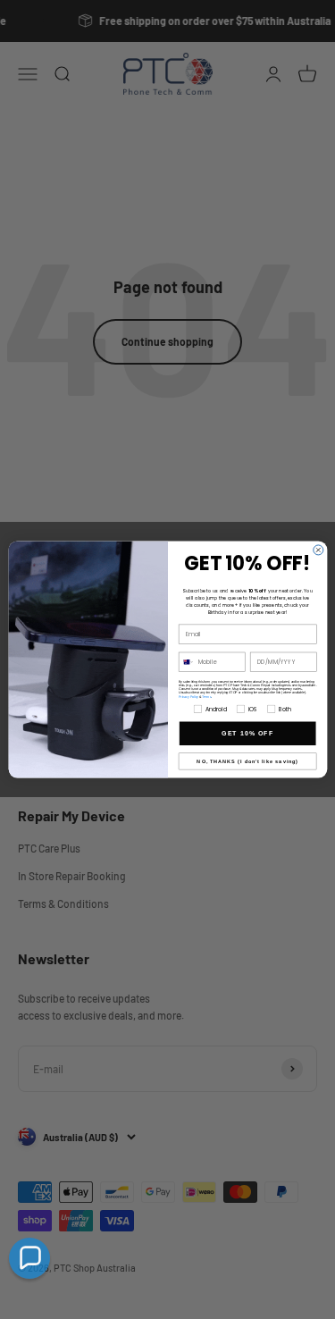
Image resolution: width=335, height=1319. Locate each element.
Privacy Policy (187, 696)
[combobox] (186, 661)
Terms (206, 696)
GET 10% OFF (247, 733)
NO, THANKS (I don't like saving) (247, 761)
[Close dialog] (317, 550)
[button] (29, 1258)
